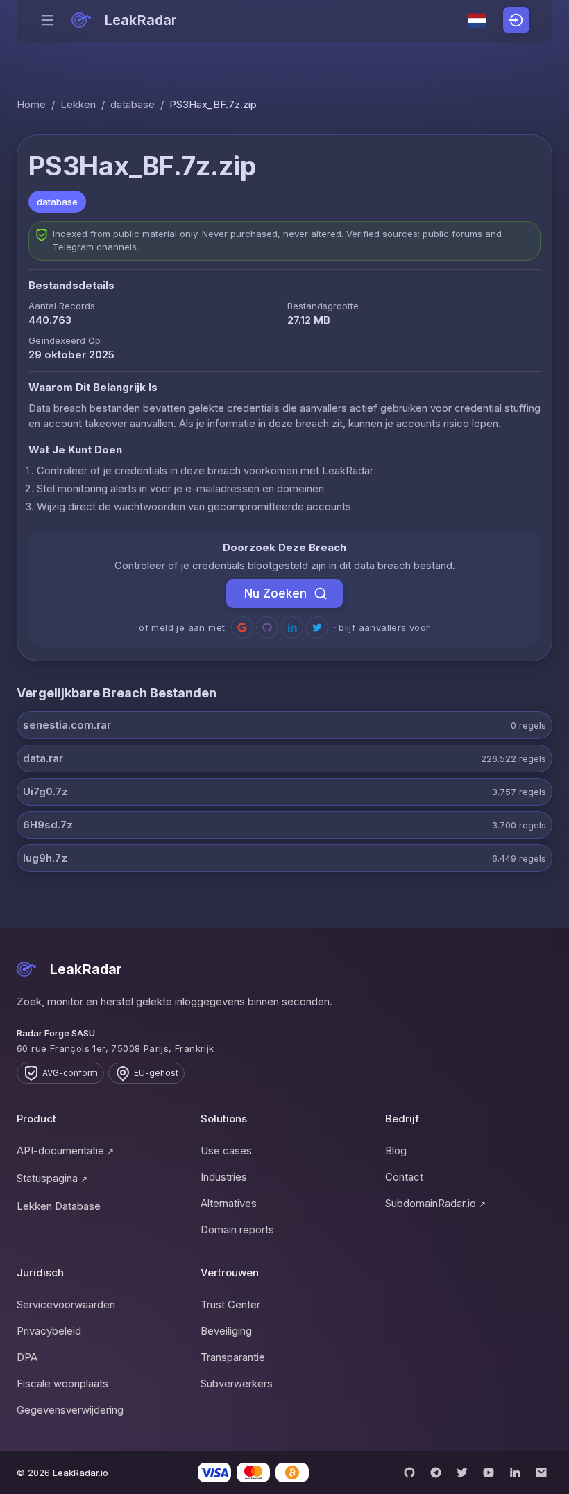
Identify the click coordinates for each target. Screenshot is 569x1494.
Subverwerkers (237, 1383)
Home (31, 104)
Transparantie (233, 1357)
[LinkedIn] (515, 1472)
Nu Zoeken (275, 593)
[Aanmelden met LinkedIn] (292, 627)
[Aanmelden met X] (317, 627)
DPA (27, 1357)
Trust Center (230, 1304)
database (132, 104)
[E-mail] (541, 1472)
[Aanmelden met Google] (242, 627)
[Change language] (477, 21)
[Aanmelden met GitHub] (267, 627)
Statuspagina (52, 1178)
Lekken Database (59, 1206)
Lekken (78, 104)
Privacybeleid (49, 1330)
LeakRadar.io (80, 1472)
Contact (404, 1176)
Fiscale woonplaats (62, 1383)
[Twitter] (462, 1472)
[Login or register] (516, 20)
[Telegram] (436, 1472)
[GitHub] (409, 1472)
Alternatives (229, 1203)
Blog (396, 1150)
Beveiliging (226, 1330)
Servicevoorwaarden (66, 1304)
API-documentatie (65, 1150)
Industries (224, 1176)
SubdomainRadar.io (435, 1203)
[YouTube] (488, 1472)
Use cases (226, 1150)
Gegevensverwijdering (70, 1409)
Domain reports (237, 1229)
